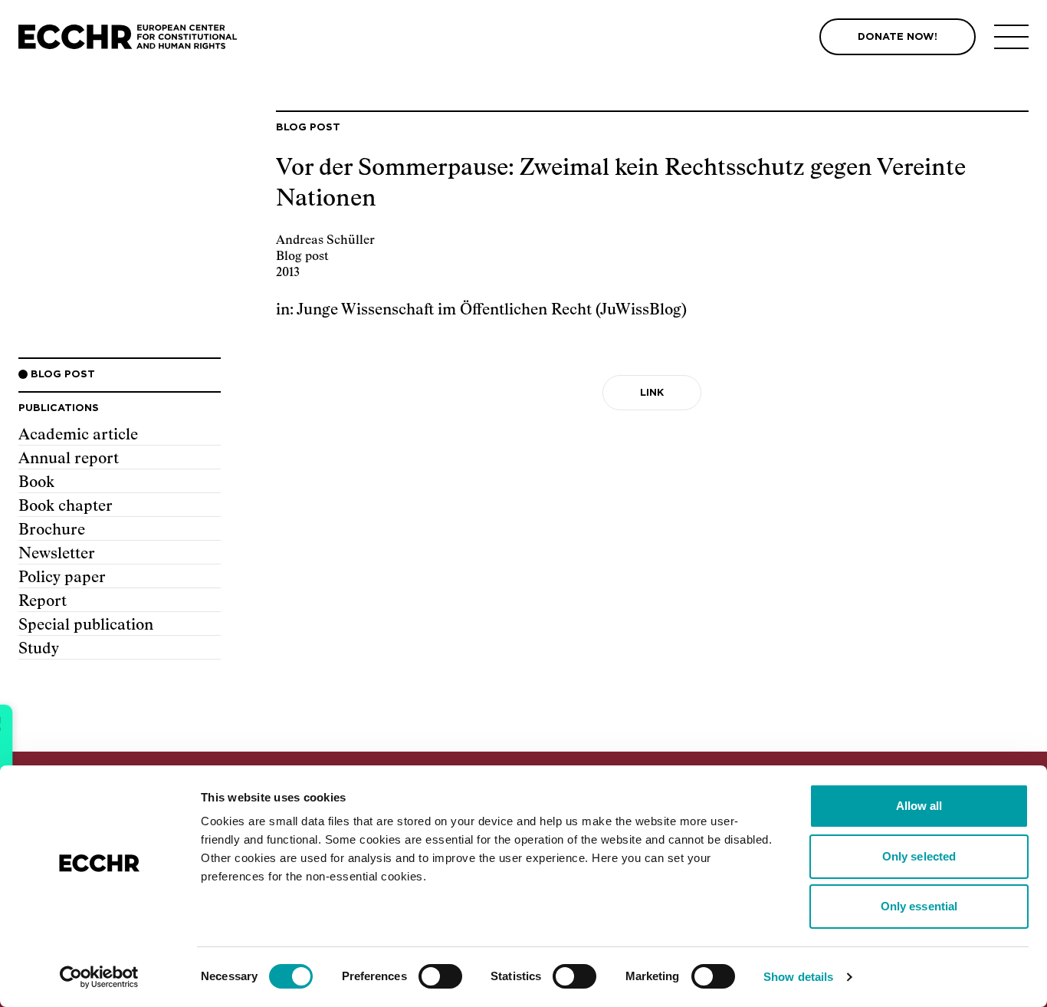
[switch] (440, 976)
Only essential (919, 906)
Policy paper (62, 577)
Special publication (85, 625)
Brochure (51, 530)
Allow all (919, 805)
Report (42, 601)
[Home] (127, 37)
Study (38, 649)
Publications (58, 408)
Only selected (919, 856)
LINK (652, 393)
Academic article (78, 435)
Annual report (68, 458)
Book (36, 482)
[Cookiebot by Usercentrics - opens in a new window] (99, 977)
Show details (798, 976)
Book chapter (65, 506)
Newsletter (56, 553)
